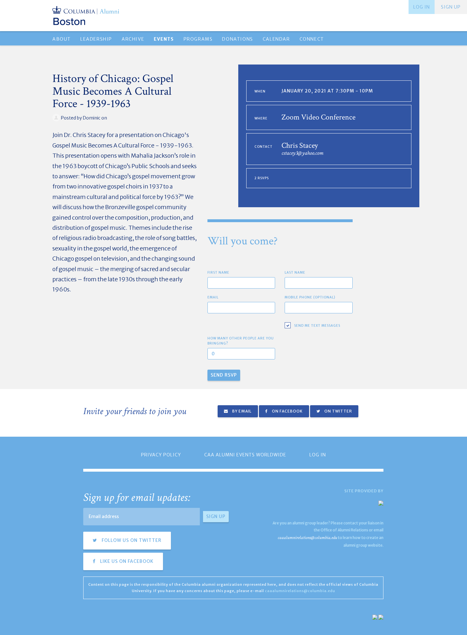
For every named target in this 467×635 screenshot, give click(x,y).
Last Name (295, 272)
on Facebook (287, 411)
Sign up (451, 7)
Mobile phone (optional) (310, 297)
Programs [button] (198, 39)
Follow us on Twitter (130, 540)
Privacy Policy (161, 455)
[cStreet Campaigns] (380, 616)
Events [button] (164, 39)
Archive (133, 39)
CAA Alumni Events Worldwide (245, 455)
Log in (421, 7)
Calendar (276, 39)
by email (241, 411)
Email (213, 297)
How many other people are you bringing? (240, 340)
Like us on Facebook (126, 561)
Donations (237, 39)
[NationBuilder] (374, 616)
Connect (312, 39)
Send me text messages (317, 326)
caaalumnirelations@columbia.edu (307, 538)
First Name (218, 272)
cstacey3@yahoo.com (302, 153)
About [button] (61, 39)
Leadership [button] (96, 39)
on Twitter (337, 411)
